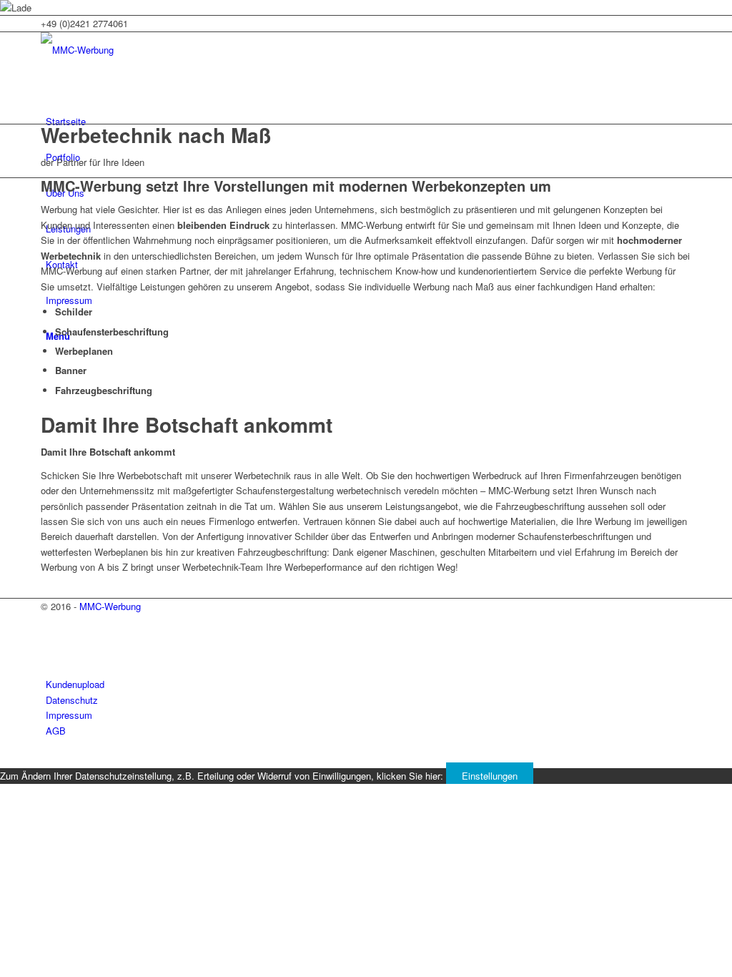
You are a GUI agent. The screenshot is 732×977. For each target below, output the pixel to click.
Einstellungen (490, 775)
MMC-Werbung (110, 606)
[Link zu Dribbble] (49, 654)
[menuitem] (368, 121)
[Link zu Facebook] (49, 637)
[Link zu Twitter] (49, 622)
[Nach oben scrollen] (3, 760)
